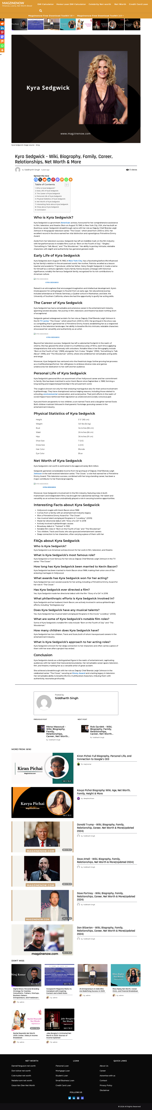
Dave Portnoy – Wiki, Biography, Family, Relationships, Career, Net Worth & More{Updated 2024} (106, 896)
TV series (44, 321)
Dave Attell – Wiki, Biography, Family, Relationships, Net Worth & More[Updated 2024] (105, 860)
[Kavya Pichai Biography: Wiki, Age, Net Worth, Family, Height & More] (42, 802)
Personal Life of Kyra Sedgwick (49, 196)
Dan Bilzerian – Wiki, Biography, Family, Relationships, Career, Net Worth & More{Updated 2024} (106, 931)
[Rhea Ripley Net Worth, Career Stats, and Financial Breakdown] (126, 975)
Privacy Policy (106, 1085)
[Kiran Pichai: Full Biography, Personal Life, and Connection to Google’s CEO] (42, 768)
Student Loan (62, 1076)
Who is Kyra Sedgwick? (45, 188)
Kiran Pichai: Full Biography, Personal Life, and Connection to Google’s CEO (104, 757)
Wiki (28, 749)
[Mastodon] (58, 180)
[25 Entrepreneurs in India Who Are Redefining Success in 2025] (92, 975)
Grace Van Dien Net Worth (23, 1085)
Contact (103, 1081)
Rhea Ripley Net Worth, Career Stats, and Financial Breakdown (125, 990)
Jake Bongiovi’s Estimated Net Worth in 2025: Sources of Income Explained (58, 1035)
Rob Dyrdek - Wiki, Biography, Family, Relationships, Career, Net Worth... (101, 730)
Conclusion (41, 210)
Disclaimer (104, 1090)
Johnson (38, 474)
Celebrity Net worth (100, 4)
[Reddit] (45, 180)
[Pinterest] (53, 180)
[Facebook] (36, 180)
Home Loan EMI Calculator (71, 4)
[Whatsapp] (66, 180)
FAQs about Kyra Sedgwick (48, 207)
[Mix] (62, 180)
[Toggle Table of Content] (65, 185)
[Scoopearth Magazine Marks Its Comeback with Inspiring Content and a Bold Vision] (59, 975)
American (65, 223)
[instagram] (82, 1098)
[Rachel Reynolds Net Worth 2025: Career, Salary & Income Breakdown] (26, 1020)
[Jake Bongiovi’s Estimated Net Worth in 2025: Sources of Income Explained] (59, 1020)
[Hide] (1, 54)
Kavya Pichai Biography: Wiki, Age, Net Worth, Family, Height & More (103, 791)
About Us (104, 1066)
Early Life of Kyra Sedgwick (47, 191)
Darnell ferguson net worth (23, 1066)
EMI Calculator (46, 4)
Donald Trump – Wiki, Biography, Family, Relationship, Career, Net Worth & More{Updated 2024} (105, 828)
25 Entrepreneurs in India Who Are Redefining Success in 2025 (92, 990)
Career (103, 1071)
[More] (71, 180)
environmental (50, 394)
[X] (40, 180)
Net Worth (120, 4)
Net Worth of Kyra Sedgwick (48, 202)
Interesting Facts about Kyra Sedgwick (52, 204)
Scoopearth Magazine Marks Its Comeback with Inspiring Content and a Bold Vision (59, 991)
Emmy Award (78, 673)
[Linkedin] (49, 180)
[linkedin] (74, 1098)
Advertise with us (107, 1076)
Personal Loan (62, 1066)
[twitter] (69, 1098)
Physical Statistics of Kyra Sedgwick (51, 199)
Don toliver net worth (21, 1071)
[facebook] (78, 1098)
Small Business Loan (65, 1081)
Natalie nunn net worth (21, 1081)
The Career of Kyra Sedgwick (48, 194)
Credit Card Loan (139, 4)
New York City (75, 261)
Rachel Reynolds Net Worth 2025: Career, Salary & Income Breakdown (25, 1035)
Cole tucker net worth (21, 1076)
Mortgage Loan (63, 1071)
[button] (40, 10)
